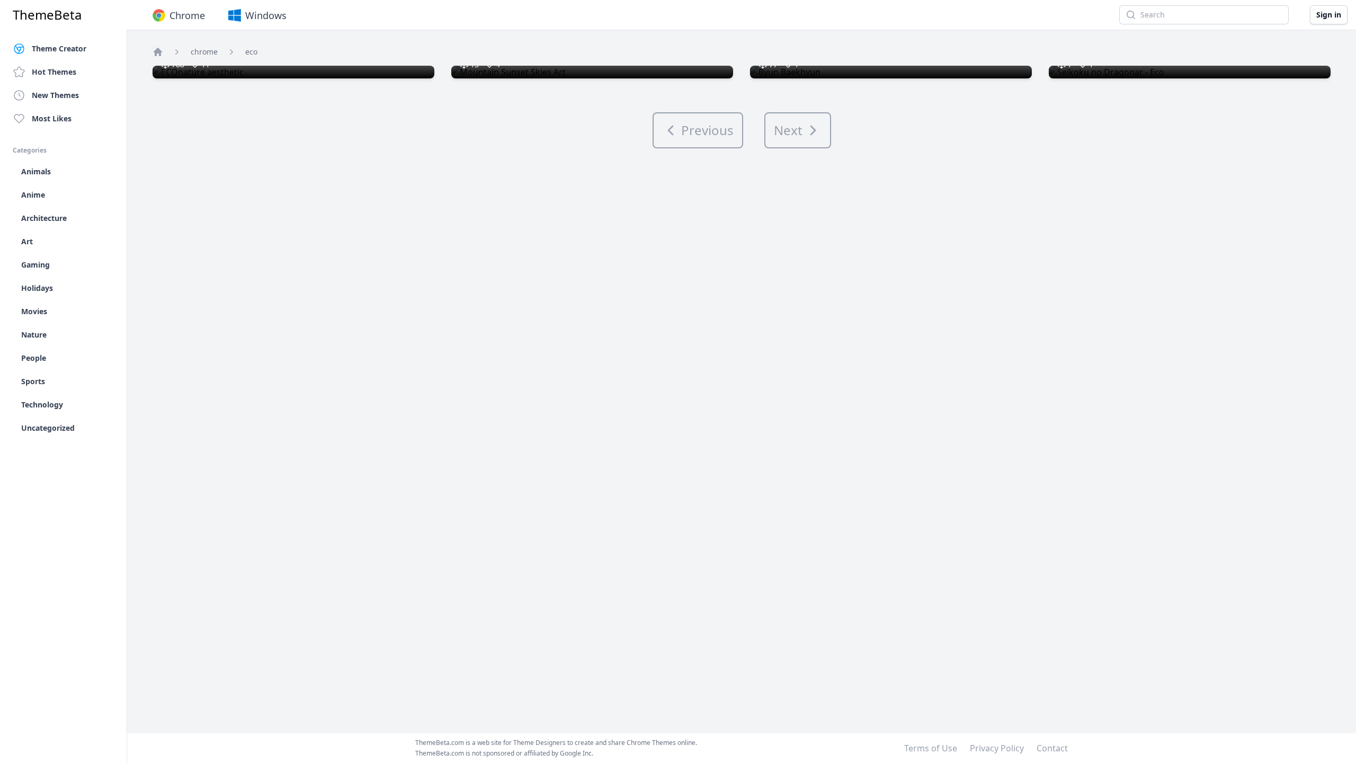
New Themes (55, 95)
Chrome (187, 15)
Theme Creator (59, 48)
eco (251, 52)
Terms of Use (930, 748)
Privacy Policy (997, 748)
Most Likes (52, 118)
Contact (1052, 748)
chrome (204, 52)
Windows (266, 15)
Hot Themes (54, 72)
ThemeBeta (47, 14)
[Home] (158, 52)
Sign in (1328, 15)
